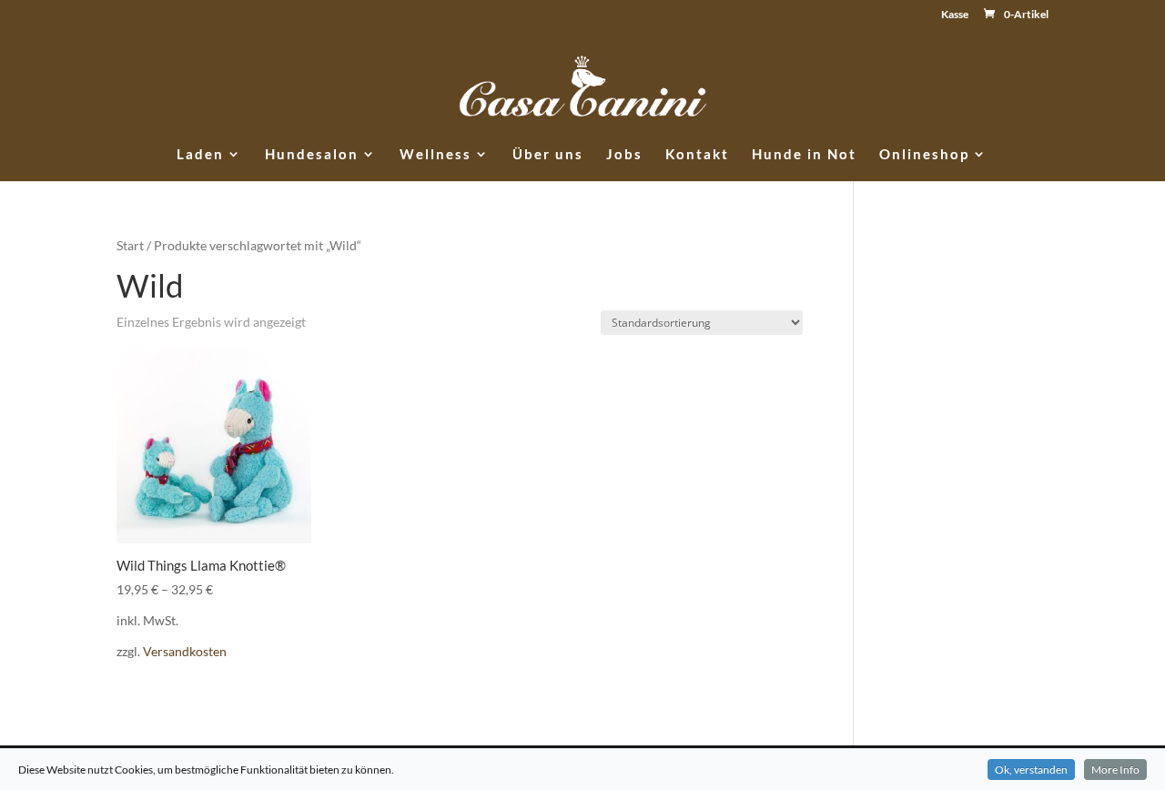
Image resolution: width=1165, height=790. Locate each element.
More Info (1115, 769)
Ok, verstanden (1031, 769)
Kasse (954, 15)
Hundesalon (312, 154)
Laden (200, 154)
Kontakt (697, 154)
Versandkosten (185, 651)
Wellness (435, 154)
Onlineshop (924, 154)
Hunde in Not (804, 154)
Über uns (547, 154)
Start (130, 245)
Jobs (624, 154)
